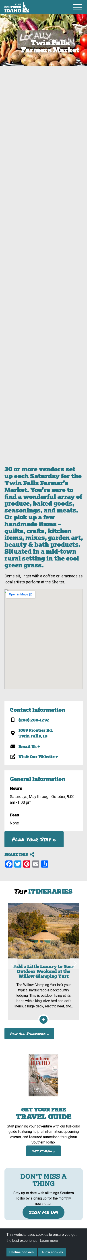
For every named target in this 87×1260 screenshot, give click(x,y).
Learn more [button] (49, 1240)
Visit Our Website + (38, 756)
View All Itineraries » (29, 1033)
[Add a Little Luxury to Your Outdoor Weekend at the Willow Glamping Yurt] (43, 961)
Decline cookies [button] (21, 1252)
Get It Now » (44, 1150)
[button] (12, 963)
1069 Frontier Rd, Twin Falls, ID (36, 733)
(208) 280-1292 (34, 720)
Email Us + (29, 746)
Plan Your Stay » (34, 839)
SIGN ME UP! (43, 1212)
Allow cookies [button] (52, 1252)
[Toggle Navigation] (77, 7)
